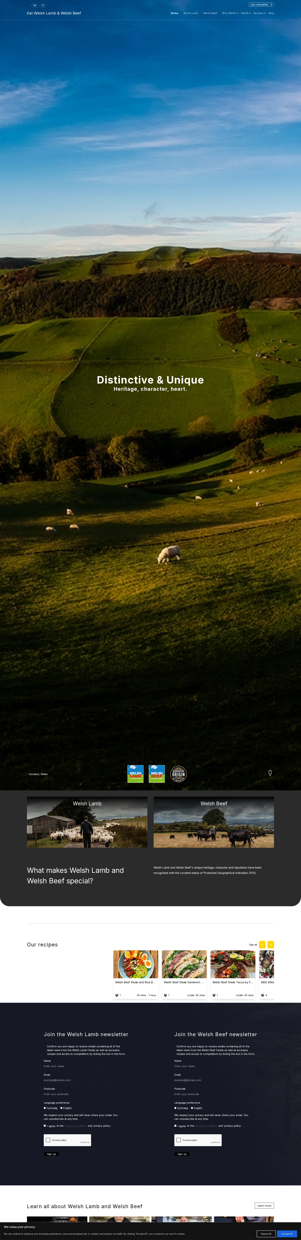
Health (245, 13)
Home (174, 13)
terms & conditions (76, 1125)
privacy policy (102, 1125)
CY (43, 5)
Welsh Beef (210, 13)
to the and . (79, 1126)
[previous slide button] (262, 944)
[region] (150, 1231)
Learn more (264, 1205)
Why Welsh (229, 13)
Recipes (259, 13)
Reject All (266, 1233)
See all (253, 944)
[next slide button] (270, 944)
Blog (271, 13)
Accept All (287, 1233)
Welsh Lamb (190, 13)
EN (34, 5)
